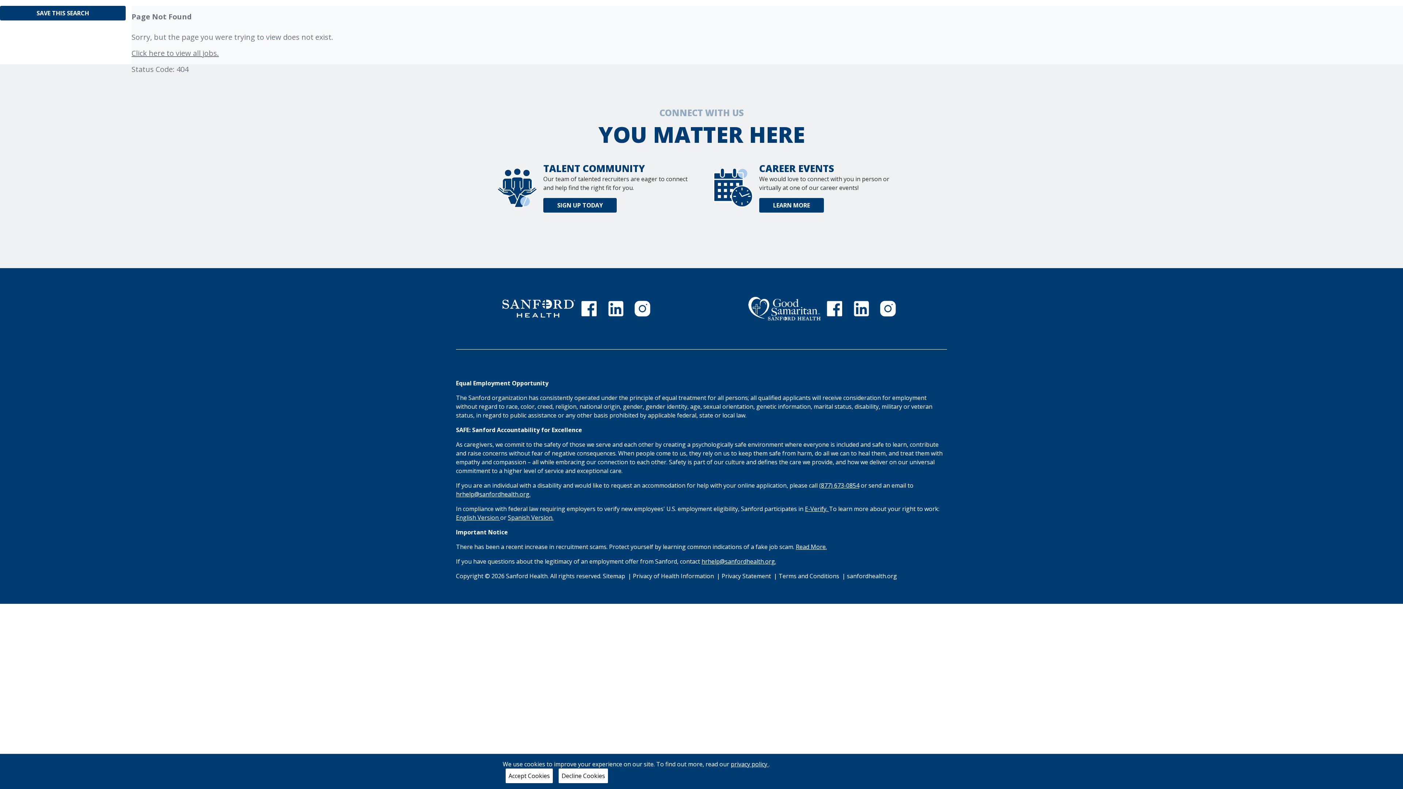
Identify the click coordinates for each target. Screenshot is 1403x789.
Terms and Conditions (810, 576)
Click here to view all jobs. (175, 53)
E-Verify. (817, 509)
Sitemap (614, 576)
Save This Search (63, 13)
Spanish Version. (531, 518)
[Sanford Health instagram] (642, 308)
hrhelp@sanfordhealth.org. (493, 494)
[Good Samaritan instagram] (888, 308)
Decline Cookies (583, 776)
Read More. (811, 547)
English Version (478, 518)
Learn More (791, 205)
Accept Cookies (529, 776)
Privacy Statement (747, 576)
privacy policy (750, 764)
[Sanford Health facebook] (589, 309)
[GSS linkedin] (861, 309)
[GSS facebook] (834, 309)
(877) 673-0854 (839, 485)
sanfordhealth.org (872, 576)
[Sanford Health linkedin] (616, 309)
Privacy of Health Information (674, 576)
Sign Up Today (580, 205)
